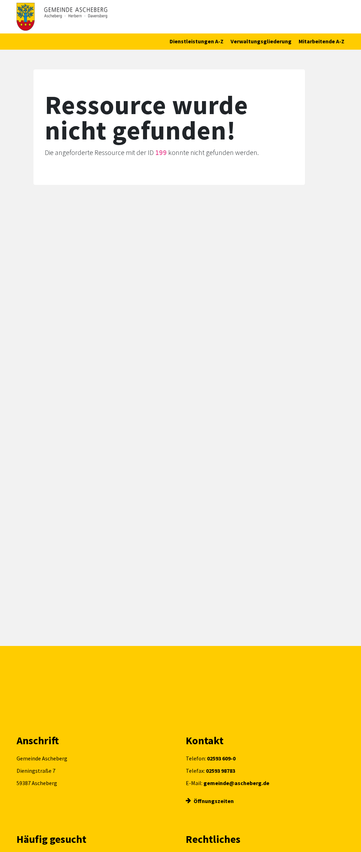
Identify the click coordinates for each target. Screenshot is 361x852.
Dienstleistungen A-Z (197, 41)
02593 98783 (220, 770)
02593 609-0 (221, 758)
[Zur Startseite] (62, 16)
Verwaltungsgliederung (261, 41)
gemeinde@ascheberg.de (236, 782)
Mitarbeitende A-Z (321, 41)
